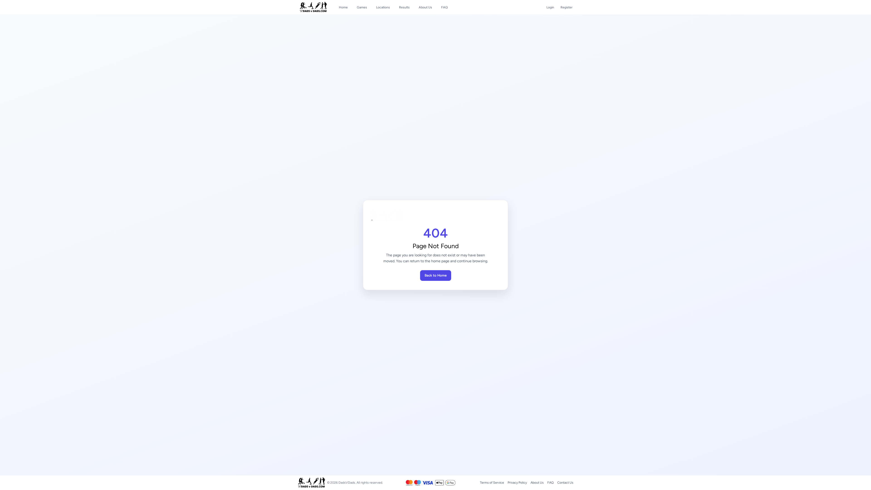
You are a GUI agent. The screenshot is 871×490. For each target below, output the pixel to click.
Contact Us (565, 483)
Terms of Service (492, 483)
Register (566, 7)
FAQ (550, 483)
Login (550, 7)
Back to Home (436, 275)
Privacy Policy (517, 483)
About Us (537, 483)
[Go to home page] (435, 215)
